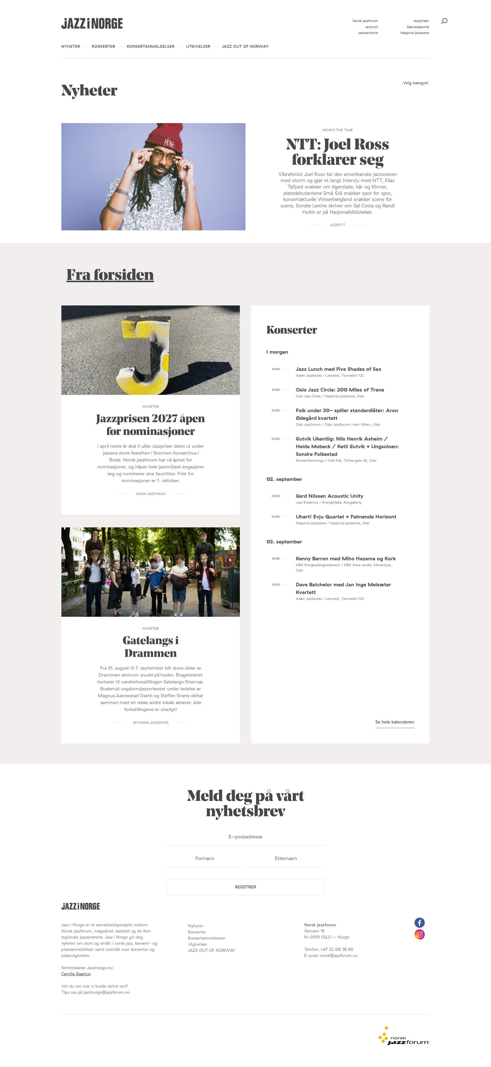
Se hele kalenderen (394, 722)
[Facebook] (420, 926)
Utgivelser (198, 46)
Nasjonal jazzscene (414, 33)
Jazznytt (371, 27)
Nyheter (70, 46)
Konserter (103, 46)
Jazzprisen (421, 21)
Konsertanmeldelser (151, 46)
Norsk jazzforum (365, 21)
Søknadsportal (418, 27)
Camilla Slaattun (76, 973)
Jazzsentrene (368, 33)
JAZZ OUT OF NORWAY (245, 46)
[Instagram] (420, 938)
